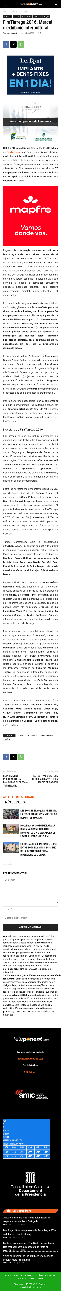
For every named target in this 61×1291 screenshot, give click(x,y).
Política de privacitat (46, 1275)
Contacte (18, 1275)
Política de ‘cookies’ (26, 1278)
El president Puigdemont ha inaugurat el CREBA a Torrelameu (15, 780)
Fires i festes (26, 16)
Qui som (7, 1275)
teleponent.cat (32, 995)
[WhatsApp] (21, 44)
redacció (7, 1224)
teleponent (12, 33)
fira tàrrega (31, 735)
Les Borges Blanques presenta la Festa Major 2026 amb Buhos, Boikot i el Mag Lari (38, 814)
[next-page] (10, 863)
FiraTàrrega (13, 152)
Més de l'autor (15, 802)
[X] (13, 44)
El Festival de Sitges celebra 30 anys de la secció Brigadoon (45, 779)
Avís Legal (29, 1275)
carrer (20, 735)
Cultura (17, 16)
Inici (5, 11)
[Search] (56, 4)
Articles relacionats (18, 797)
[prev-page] (5, 863)
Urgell (25, 11)
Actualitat (7, 16)
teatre (7, 739)
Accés (40, 1278)
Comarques (15, 11)
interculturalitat (46, 735)
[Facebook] (6, 44)
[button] (5, 4)
